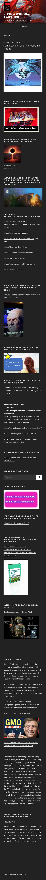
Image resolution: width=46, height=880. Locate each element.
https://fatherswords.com (14, 258)
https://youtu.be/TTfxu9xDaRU (24, 434)
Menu (24, 27)
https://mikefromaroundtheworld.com (19, 264)
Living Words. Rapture (16, 15)
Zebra (6, 442)
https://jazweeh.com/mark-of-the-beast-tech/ (23, 428)
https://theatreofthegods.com (16, 247)
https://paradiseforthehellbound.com (19, 238)
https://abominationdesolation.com (18, 253)
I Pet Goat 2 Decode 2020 (16, 523)
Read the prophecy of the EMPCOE (18, 612)
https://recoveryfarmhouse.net (16, 233)
